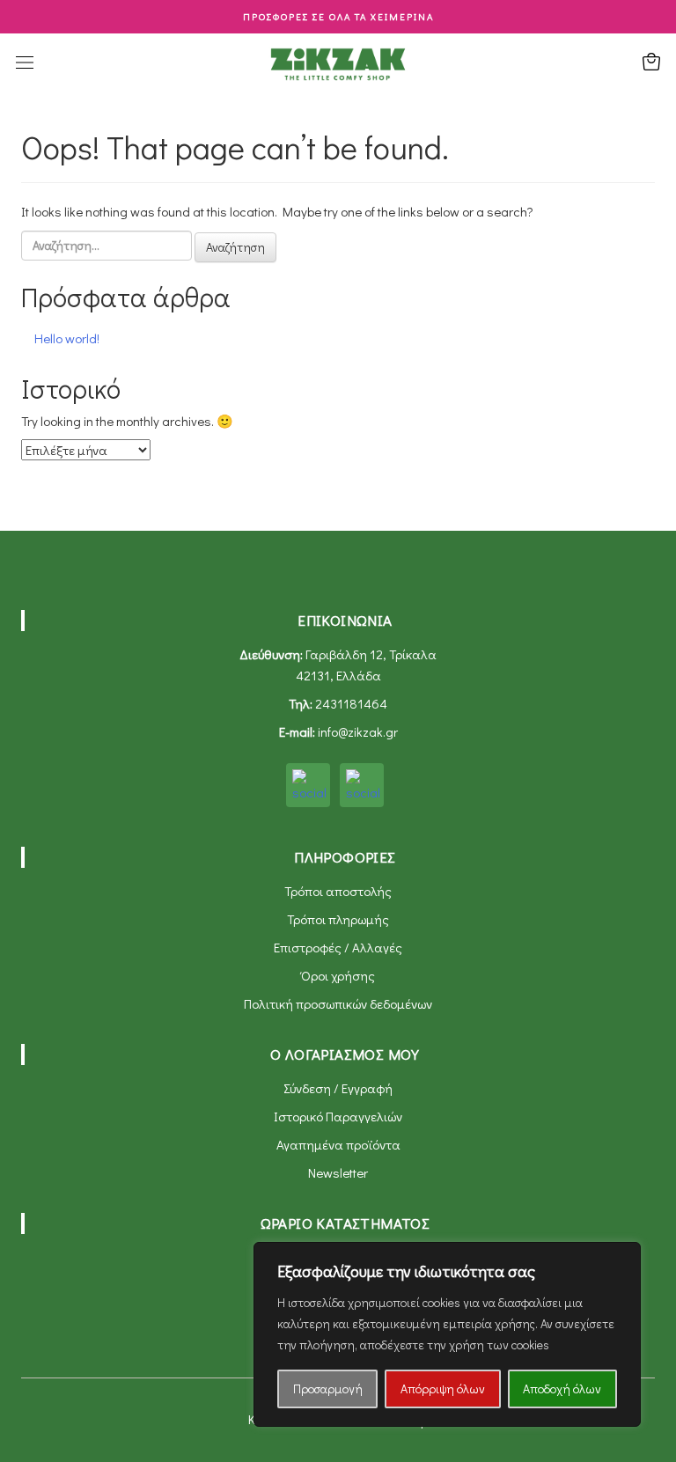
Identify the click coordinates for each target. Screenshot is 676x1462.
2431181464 (351, 703)
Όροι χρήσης (338, 975)
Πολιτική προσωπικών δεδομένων (338, 1003)
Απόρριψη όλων (442, 1388)
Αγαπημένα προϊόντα (338, 1144)
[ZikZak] (338, 62)
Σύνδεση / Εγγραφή (338, 1088)
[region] (447, 1334)
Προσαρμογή (328, 1388)
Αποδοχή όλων (562, 1388)
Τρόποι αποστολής (338, 891)
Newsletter (338, 1172)
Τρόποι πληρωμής (338, 919)
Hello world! (66, 338)
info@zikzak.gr (358, 731)
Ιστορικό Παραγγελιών (338, 1116)
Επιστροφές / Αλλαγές (338, 947)
